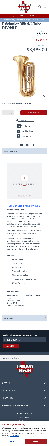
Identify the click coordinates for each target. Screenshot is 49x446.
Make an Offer (27, 136)
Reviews (8, 318)
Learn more (14, 435)
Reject (13, 441)
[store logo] (24, 7)
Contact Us (24, 413)
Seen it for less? (27, 131)
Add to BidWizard (26, 120)
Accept (36, 441)
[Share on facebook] (17, 145)
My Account (10, 390)
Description (11, 151)
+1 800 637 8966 (24, 418)
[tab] (24, 151)
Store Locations (24, 420)
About (6, 383)
